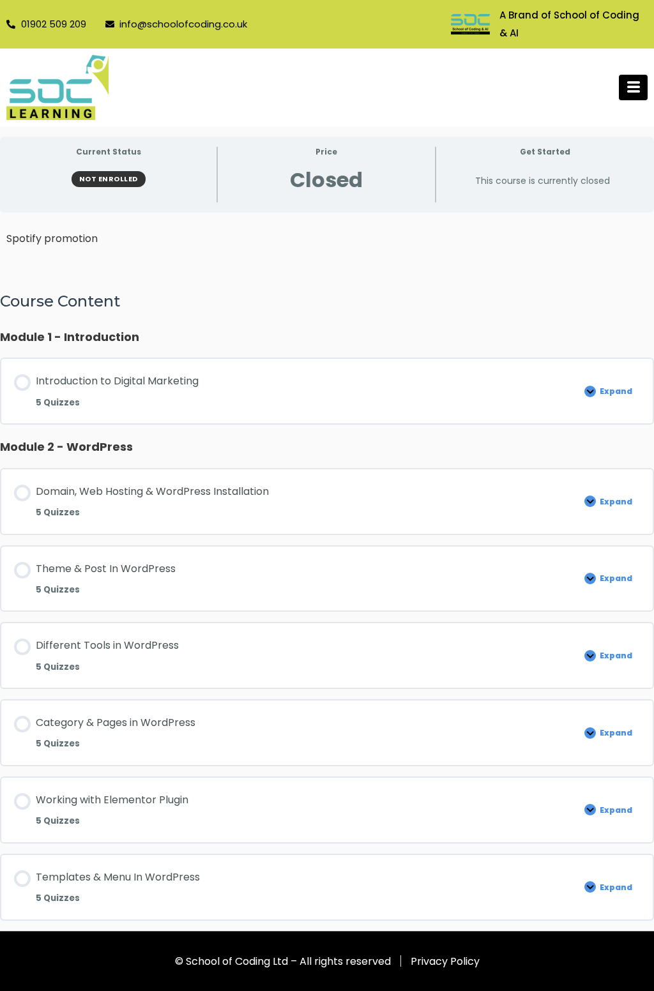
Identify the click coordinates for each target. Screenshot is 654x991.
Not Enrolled (108, 179)
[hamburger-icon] (633, 87)
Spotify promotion (52, 238)
